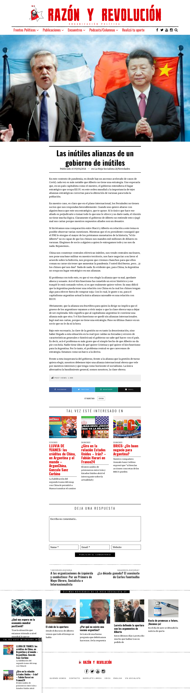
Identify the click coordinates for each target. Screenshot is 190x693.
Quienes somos (58, 678)
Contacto (74, 678)
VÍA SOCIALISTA (132, 678)
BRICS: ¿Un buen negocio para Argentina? (125, 449)
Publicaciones (52, 30)
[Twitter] (162, 30)
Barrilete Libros (92, 678)
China (101, 398)
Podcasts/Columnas (102, 30)
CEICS (108, 678)
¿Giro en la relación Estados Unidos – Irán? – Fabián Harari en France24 (93, 453)
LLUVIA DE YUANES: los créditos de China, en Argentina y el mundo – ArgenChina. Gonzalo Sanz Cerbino (62, 459)
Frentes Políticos (24, 30)
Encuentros (75, 30)
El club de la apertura (57, 627)
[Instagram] (171, 30)
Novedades (124, 168)
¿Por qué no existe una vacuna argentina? (92, 628)
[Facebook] (157, 30)
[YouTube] (166, 30)
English (117, 678)
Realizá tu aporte (133, 30)
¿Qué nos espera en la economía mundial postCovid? (23, 623)
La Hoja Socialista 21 (106, 168)
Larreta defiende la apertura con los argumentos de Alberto (129, 628)
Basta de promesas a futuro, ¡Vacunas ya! (163, 622)
